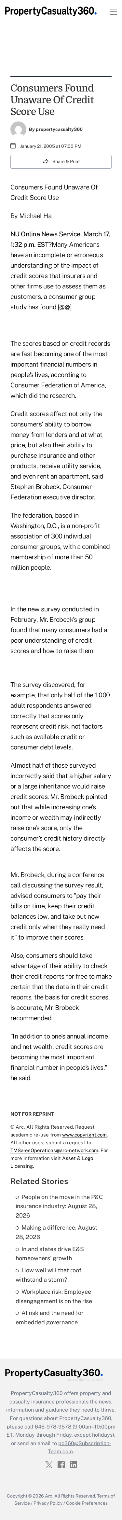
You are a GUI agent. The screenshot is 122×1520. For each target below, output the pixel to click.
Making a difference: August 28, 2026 (56, 1232)
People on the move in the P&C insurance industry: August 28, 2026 (59, 1206)
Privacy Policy (48, 1503)
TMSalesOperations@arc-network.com (54, 1150)
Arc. (49, 1496)
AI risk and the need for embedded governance (50, 1317)
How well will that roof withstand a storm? (48, 1275)
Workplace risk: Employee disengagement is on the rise (54, 1296)
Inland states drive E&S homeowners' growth (50, 1254)
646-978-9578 (53, 1427)
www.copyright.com (84, 1134)
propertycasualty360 (59, 129)
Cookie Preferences (87, 1503)
